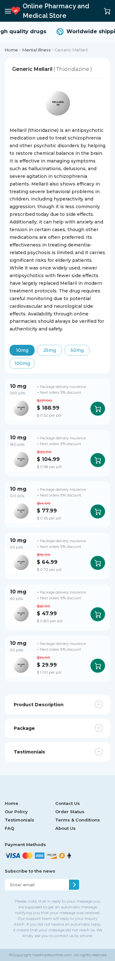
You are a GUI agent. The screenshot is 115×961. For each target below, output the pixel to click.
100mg (22, 363)
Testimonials (19, 819)
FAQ (9, 828)
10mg (22, 350)
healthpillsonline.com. (52, 954)
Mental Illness (36, 49)
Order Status (69, 811)
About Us (65, 828)
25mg (49, 350)
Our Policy (16, 811)
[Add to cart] (97, 409)
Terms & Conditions (77, 819)
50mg (77, 350)
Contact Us (67, 803)
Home (11, 49)
